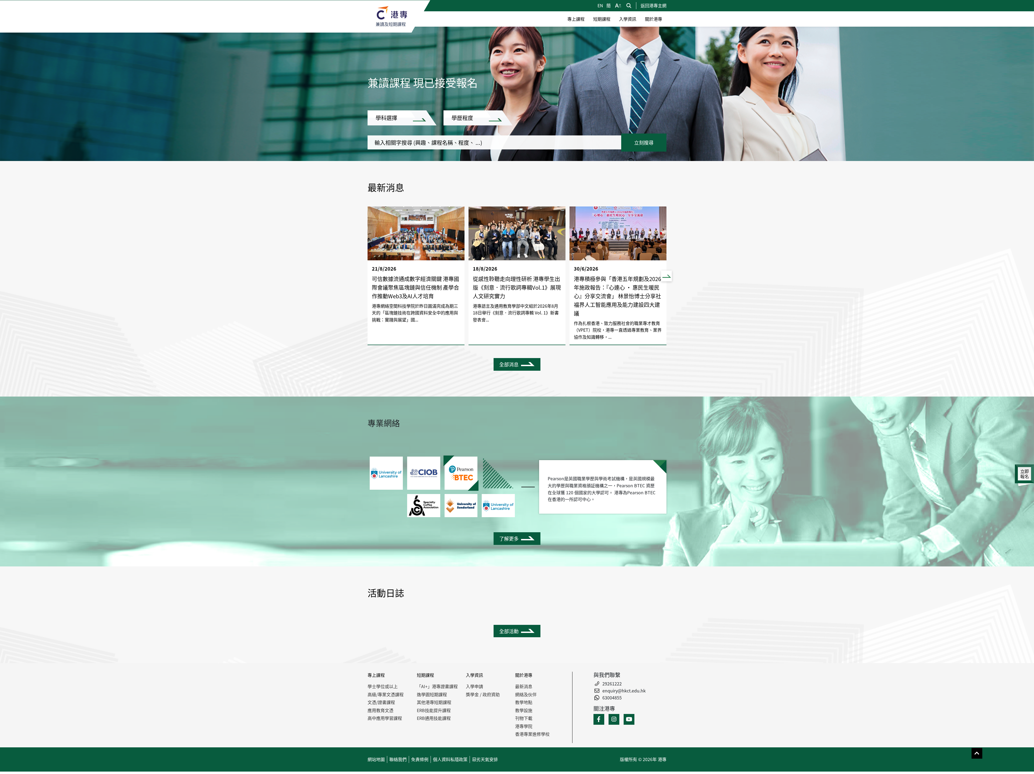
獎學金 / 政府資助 (483, 694)
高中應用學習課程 (385, 718)
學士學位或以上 (383, 686)
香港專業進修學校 (532, 734)
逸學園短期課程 (432, 694)
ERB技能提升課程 (434, 710)
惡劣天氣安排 (485, 759)
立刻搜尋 (644, 142)
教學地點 (523, 702)
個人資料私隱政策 (450, 759)
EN (601, 5)
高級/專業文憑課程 (386, 694)
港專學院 (523, 726)
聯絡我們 (398, 759)
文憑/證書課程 (381, 702)
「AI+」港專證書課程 (437, 686)
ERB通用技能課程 (434, 718)
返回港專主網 (653, 5)
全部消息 (509, 364)
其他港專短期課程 (434, 702)
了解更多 (509, 538)
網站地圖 (376, 759)
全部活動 (509, 631)
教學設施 (523, 710)
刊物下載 (523, 718)
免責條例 (419, 759)
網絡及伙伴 (526, 694)
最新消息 (523, 686)
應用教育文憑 (380, 710)
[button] (666, 276)
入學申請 (474, 686)
